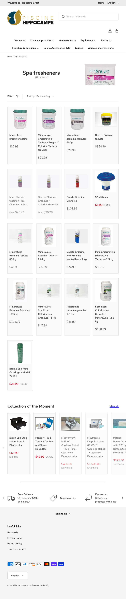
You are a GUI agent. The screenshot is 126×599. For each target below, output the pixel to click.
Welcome (19, 40)
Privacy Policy (14, 538)
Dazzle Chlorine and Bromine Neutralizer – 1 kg (77, 255)
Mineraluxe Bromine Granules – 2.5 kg (19, 310)
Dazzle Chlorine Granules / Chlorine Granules (48, 200)
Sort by (30, 96)
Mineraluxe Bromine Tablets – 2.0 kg (48, 255)
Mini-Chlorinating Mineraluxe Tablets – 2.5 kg (105, 255)
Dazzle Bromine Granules (76, 199)
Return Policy (14, 543)
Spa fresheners (21, 56)
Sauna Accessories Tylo (57, 48)
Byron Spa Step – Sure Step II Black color (18, 441)
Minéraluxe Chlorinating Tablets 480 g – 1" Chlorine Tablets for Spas (48, 142)
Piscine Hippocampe (22, 585)
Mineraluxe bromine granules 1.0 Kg (77, 310)
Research (12, 532)
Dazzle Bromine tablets (104, 137)
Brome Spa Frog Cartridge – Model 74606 (19, 372)
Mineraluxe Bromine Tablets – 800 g (19, 255)
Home (101, 2)
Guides (79, 48)
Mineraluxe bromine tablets (18, 137)
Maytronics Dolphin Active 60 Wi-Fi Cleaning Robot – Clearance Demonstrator (96, 447)
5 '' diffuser (101, 197)
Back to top (61, 513)
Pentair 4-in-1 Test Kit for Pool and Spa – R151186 (44, 443)
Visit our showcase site (101, 48)
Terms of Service (16, 549)
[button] (116, 31)
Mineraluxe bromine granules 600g (77, 138)
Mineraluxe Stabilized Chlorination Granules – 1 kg (47, 312)
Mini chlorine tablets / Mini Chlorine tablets (18, 200)
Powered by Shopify (40, 585)
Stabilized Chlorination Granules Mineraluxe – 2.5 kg (104, 314)
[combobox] (88, 16)
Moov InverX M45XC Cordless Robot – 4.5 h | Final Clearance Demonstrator (70, 447)
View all (114, 406)
